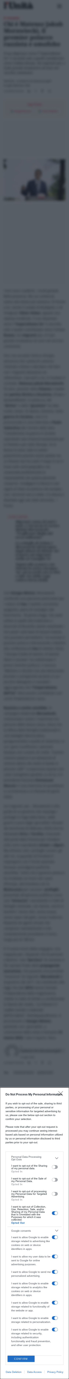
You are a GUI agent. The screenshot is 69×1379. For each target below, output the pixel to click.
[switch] (55, 1167)
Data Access (34, 1371)
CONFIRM (21, 1359)
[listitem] (34, 1158)
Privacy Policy (55, 1371)
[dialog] (34, 1233)
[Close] (61, 1094)
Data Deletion (14, 1371)
